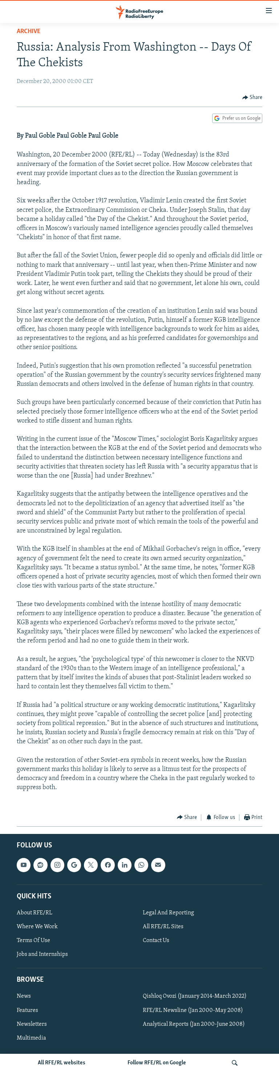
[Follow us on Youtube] (24, 865)
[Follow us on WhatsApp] (141, 865)
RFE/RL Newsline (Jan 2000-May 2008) (193, 1010)
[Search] (235, 1063)
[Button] (252, 97)
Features (27, 1010)
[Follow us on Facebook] (107, 865)
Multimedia (31, 1038)
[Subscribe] (158, 865)
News (24, 997)
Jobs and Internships (42, 954)
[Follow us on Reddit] (40, 865)
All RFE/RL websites (61, 1063)
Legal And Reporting (168, 913)
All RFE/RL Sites (163, 927)
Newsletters (32, 1024)
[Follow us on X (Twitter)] (91, 865)
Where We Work (37, 927)
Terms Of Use (33, 941)
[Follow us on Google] (74, 865)
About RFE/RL (34, 913)
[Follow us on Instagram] (57, 865)
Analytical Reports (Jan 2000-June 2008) (194, 1024)
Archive (28, 31)
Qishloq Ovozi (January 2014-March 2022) (195, 997)
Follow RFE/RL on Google (157, 1063)
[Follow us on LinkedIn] (125, 865)
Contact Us (156, 941)
